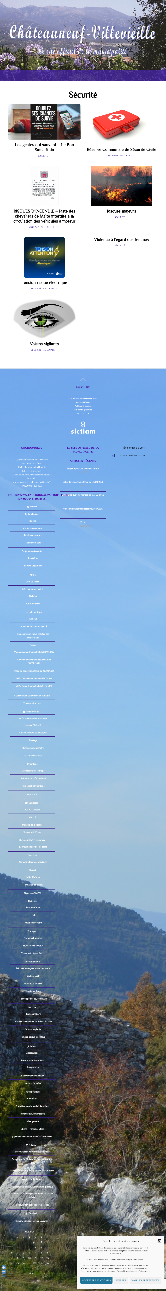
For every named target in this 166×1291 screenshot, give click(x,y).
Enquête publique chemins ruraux (31, 1221)
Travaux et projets (32, 703)
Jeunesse (32, 901)
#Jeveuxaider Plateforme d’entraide (32, 1151)
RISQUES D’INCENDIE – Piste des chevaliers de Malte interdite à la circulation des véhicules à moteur (44, 216)
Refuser (121, 1280)
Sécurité (43, 156)
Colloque (33, 596)
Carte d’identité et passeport (33, 732)
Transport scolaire (33, 938)
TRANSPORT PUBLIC (33, 945)
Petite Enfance (33, 877)
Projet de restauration (32, 551)
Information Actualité (32, 589)
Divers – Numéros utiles (32, 1129)
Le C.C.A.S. (32, 794)
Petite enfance (33, 907)
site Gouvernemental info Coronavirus (33, 1136)
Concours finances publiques (33, 862)
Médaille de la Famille (32, 824)
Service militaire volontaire (32, 840)
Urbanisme (32, 764)
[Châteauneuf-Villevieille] (82, 49)
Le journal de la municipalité (33, 626)
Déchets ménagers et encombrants (33, 968)
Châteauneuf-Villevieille (81, 398)
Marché (32, 817)
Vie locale (126, 155)
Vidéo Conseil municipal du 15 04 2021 (34, 686)
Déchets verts (33, 976)
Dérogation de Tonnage (33, 770)
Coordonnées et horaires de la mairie (32, 695)
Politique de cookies (83, 406)
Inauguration (33, 1067)
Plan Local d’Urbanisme (33, 786)
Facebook (32, 1213)
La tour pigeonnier (33, 565)
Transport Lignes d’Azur (33, 953)
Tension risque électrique (44, 282)
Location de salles (32, 1083)
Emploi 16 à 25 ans (32, 832)
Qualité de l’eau (33, 991)
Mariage (33, 740)
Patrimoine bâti (33, 542)
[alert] (134, 455)
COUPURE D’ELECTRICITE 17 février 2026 (83, 495)
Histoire (32, 521)
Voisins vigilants (44, 344)
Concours (32, 855)
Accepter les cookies (96, 1280)
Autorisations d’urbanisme (33, 778)
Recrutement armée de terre (33, 846)
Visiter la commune (32, 528)
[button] (159, 1241)
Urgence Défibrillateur (31, 1179)
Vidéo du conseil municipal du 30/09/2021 (34, 671)
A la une (32, 1145)
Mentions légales (83, 402)
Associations (32, 1053)
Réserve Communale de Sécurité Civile (121, 149)
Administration (32, 711)
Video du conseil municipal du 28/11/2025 (34, 652)
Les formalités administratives (32, 718)
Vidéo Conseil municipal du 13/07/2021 (34, 678)
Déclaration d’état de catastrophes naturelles (32, 1170)
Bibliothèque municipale (32, 1075)
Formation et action (33, 884)
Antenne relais (33, 603)
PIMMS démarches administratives (32, 1106)
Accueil (32, 506)
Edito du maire (32, 581)
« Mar (30, 1273)
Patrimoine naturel (33, 535)
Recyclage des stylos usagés (33, 998)
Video (33, 645)
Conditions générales (83, 410)
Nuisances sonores (33, 983)
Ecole (33, 915)
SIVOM (32, 870)
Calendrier (32, 1098)
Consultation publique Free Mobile (32, 1204)
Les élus (33, 618)
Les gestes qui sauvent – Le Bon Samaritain (44, 147)
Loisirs (32, 1046)
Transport (32, 931)
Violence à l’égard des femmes (121, 239)
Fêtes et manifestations (32, 1060)
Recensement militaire (33, 748)
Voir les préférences (145, 1280)
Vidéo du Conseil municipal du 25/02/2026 (83, 482)
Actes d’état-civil (33, 725)
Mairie (32, 575)
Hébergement (32, 1121)
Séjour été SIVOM (32, 893)
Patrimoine (32, 514)
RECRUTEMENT (32, 809)
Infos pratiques (37, 227)
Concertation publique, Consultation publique (31, 1186)
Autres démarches (33, 755)
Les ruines (33, 558)
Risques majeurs (121, 211)
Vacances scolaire (33, 922)
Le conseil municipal (32, 612)
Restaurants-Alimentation (32, 1113)
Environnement (32, 961)
